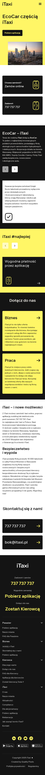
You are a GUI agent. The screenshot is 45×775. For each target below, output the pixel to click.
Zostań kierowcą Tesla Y (13, 682)
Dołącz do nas (8, 669)
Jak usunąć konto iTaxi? (12, 721)
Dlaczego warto (9, 665)
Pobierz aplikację (12, 33)
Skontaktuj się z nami (11, 651)
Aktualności (7, 700)
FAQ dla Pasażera (10, 636)
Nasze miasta (8, 632)
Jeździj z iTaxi (8, 646)
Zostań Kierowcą (22, 609)
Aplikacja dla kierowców (13, 678)
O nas (4, 692)
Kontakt (5, 726)
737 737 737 (22, 583)
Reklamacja (7, 717)
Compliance (7, 705)
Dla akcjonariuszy (10, 709)
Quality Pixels (28, 762)
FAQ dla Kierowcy (10, 673)
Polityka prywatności (15, 766)
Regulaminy (33, 766)
